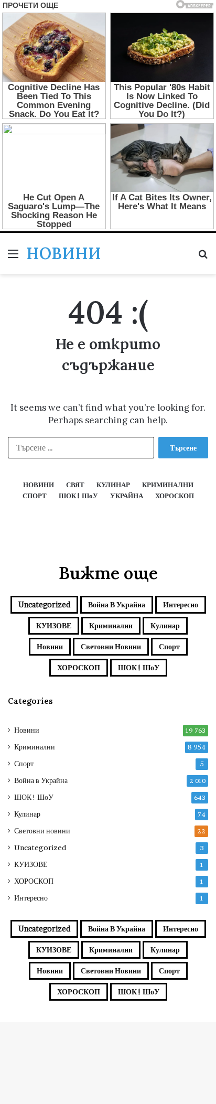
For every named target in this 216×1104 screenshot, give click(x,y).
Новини (50, 646)
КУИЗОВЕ (53, 625)
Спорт (169, 646)
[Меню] (13, 257)
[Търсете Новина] (203, 257)
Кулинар (165, 625)
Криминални (111, 625)
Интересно (180, 604)
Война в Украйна (116, 604)
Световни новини (111, 646)
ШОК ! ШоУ (138, 667)
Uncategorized (44, 604)
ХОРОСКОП (78, 667)
